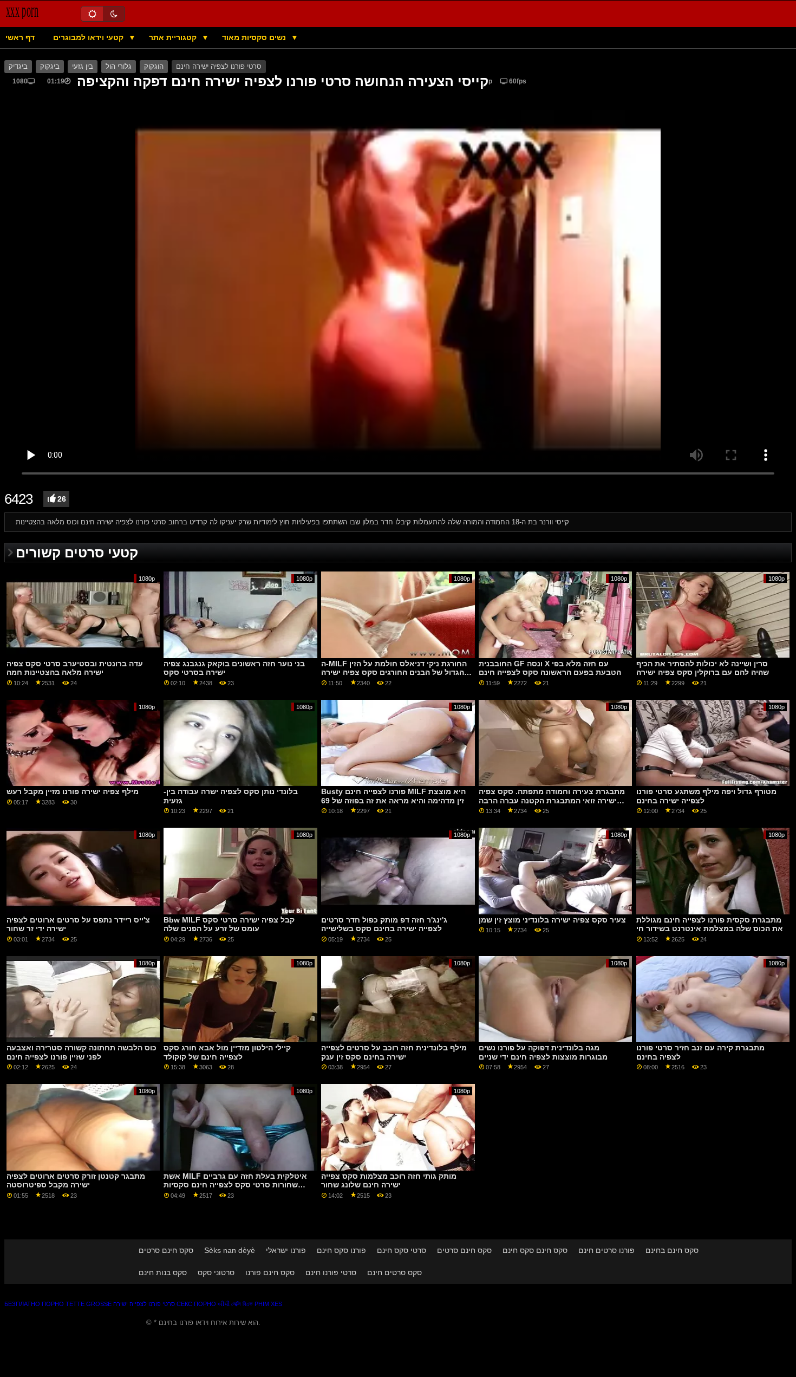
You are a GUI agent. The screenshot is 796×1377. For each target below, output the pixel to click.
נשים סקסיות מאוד (255, 37)
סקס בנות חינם (163, 1272)
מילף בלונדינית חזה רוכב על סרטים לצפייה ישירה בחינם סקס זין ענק (394, 1052)
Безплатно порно (34, 1304)
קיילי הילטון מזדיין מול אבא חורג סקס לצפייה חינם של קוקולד (227, 1052)
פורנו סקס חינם (341, 1250)
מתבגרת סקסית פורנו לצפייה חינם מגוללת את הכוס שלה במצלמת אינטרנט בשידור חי (709, 924)
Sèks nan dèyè (229, 1250)
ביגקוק (50, 66)
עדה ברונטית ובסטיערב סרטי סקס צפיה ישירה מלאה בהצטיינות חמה (74, 668)
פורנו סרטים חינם (606, 1250)
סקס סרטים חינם (394, 1272)
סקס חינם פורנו (270, 1272)
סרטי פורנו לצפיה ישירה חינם (219, 66)
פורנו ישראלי (286, 1250)
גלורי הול (119, 66)
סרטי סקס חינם (401, 1250)
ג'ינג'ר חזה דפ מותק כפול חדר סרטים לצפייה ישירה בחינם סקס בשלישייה (384, 924)
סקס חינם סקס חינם (535, 1250)
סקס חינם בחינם (672, 1250)
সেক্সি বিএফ (242, 1304)
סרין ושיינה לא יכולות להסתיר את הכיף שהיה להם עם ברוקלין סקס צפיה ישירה (702, 668)
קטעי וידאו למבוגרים (89, 37)
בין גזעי (82, 66)
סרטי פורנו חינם (330, 1272)
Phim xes (268, 1304)
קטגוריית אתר (174, 37)
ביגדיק (18, 66)
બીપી (224, 1304)
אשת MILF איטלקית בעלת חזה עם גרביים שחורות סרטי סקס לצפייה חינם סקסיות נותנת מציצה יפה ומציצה (235, 1185)
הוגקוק (154, 66)
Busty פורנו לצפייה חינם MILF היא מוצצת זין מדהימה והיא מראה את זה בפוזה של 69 (393, 796)
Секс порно (196, 1304)
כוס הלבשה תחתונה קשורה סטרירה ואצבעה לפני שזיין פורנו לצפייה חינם (81, 1052)
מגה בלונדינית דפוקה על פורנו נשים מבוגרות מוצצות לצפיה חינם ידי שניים (543, 1052)
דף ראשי (20, 37)
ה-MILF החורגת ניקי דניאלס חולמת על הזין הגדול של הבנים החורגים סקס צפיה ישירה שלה (394, 672)
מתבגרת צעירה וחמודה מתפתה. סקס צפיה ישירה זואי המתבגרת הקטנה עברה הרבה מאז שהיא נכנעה (552, 800)
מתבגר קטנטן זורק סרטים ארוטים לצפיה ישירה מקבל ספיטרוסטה (75, 1181)
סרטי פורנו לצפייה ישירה (144, 1304)
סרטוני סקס (216, 1272)
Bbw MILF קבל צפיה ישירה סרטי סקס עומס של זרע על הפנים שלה (229, 924)
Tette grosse (89, 1304)
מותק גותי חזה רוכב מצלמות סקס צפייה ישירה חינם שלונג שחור (388, 1181)
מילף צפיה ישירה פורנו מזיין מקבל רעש (72, 791)
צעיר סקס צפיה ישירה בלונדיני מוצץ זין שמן (552, 919)
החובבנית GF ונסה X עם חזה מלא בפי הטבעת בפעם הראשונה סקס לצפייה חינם (550, 668)
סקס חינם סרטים (166, 1250)
